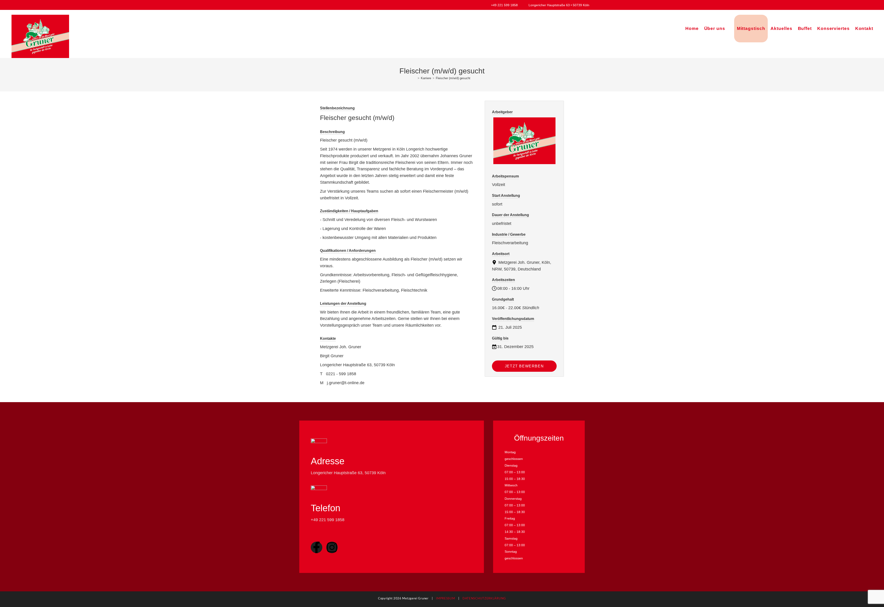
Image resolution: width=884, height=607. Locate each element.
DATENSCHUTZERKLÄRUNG (484, 598)
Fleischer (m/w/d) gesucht (453, 78)
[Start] (415, 78)
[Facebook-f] (316, 547)
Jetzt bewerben (524, 366)
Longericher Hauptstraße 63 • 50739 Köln (558, 5)
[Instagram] (332, 547)
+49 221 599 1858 (507, 5)
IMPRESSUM (445, 598)
